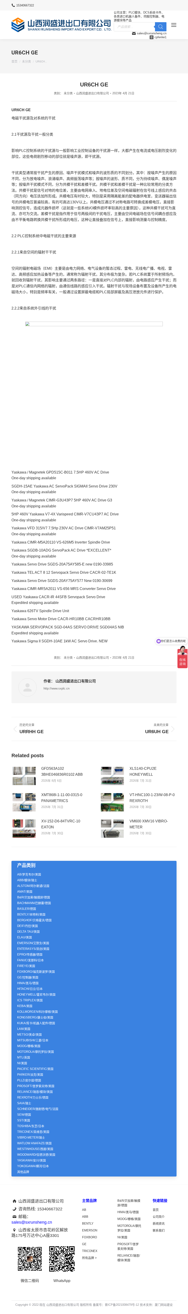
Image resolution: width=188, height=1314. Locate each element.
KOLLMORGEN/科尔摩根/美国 (37, 1011)
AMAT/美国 (24, 891)
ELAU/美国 (24, 937)
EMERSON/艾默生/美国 (33, 943)
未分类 (68, 93)
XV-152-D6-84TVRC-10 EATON (60, 824)
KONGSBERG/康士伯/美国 (35, 1017)
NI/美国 (22, 1063)
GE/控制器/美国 (27, 977)
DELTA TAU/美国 (28, 931)
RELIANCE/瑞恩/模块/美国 (35, 1091)
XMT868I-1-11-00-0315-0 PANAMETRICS (61, 798)
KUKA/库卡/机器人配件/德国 (36, 1023)
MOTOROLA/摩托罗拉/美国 (35, 1051)
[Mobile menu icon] (174, 25)
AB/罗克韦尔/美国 (29, 874)
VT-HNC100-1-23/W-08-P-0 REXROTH (152, 798)
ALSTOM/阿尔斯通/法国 (33, 886)
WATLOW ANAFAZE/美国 (34, 1143)
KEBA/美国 (24, 1006)
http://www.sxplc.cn (56, 688)
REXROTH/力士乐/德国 (32, 1097)
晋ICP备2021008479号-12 (122, 1304)
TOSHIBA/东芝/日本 (30, 1126)
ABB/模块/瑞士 (27, 880)
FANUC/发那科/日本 (30, 960)
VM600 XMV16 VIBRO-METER (149, 824)
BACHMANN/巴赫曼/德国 (34, 903)
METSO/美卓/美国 (29, 1034)
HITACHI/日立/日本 (30, 989)
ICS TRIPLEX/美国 (30, 1000)
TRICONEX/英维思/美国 (33, 1132)
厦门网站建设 (164, 1304)
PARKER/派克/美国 (30, 1074)
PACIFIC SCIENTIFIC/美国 (35, 1069)
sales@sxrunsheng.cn (151, 33)
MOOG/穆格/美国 (28, 1046)
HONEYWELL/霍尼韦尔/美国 (36, 994)
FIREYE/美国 (26, 966)
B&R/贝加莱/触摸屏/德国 (33, 897)
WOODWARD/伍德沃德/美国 (36, 1154)
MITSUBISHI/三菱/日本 (32, 1040)
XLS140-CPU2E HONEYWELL (143, 771)
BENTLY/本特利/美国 (31, 914)
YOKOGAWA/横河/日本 (33, 1166)
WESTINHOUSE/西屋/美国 (35, 1149)
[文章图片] (24, 776)
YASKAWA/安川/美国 (31, 1160)
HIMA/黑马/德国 (28, 983)
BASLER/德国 (26, 908)
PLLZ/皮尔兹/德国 (29, 1080)
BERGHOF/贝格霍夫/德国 (34, 920)
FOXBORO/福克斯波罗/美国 (36, 971)
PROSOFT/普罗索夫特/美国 (35, 1086)
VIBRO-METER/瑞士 (31, 1137)
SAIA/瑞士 (24, 1103)
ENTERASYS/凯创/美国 (33, 948)
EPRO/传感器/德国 (29, 954)
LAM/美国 (23, 1029)
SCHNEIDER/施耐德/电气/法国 (37, 1109)
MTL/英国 (23, 1057)
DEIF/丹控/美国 (27, 926)
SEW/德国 (24, 1114)
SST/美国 (23, 1120)
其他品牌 (23, 1172)
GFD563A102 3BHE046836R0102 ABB (62, 771)
